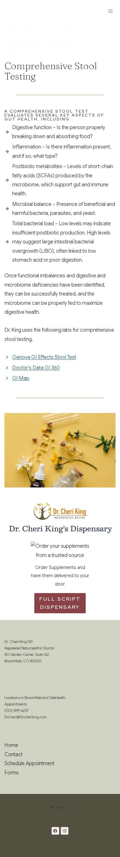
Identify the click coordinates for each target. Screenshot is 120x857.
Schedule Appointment (29, 763)
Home (12, 28)
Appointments (23, 41)
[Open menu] (110, 11)
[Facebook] (55, 831)
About (31, 28)
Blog (48, 28)
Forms (11, 773)
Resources (59, 54)
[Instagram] (64, 831)
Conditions (20, 54)
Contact (68, 28)
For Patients (60, 41)
